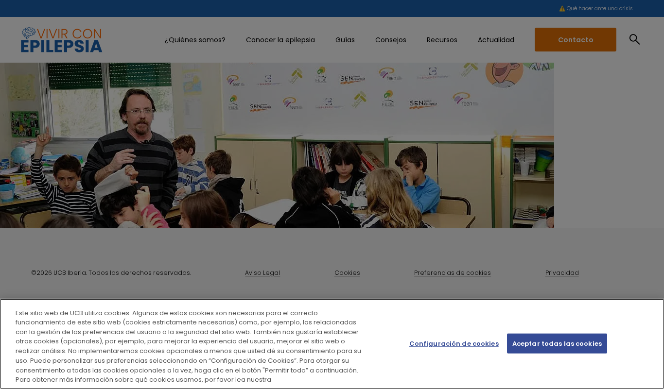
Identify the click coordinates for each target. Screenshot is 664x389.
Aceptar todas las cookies (557, 343)
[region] (332, 344)
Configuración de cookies (454, 343)
